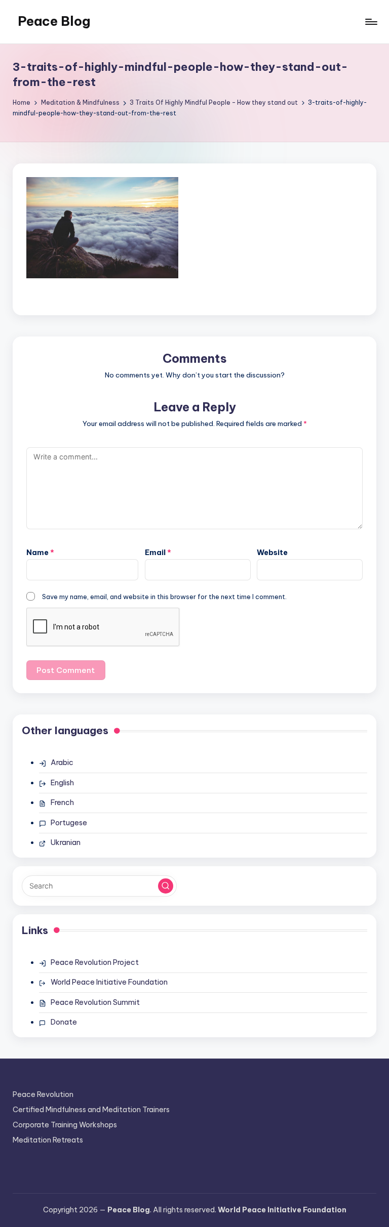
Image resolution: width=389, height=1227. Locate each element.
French (62, 802)
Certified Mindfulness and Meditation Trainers (91, 1109)
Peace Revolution (43, 1094)
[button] (165, 886)
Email (158, 552)
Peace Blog (54, 21)
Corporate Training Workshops (65, 1124)
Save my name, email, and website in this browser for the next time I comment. (164, 597)
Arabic (62, 762)
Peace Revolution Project (95, 962)
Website (272, 552)
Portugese (69, 822)
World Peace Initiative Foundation (109, 982)
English (62, 782)
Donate (64, 1022)
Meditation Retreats (48, 1140)
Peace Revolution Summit (95, 1002)
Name (40, 552)
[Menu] (370, 22)
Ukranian (66, 842)
